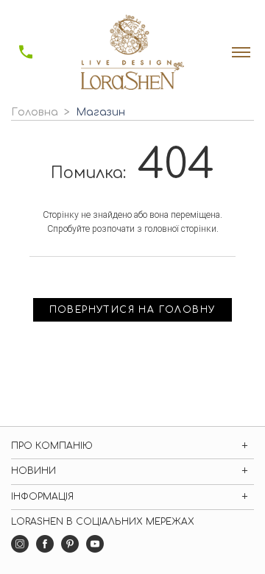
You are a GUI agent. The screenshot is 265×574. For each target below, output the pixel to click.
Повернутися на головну (132, 310)
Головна (34, 112)
